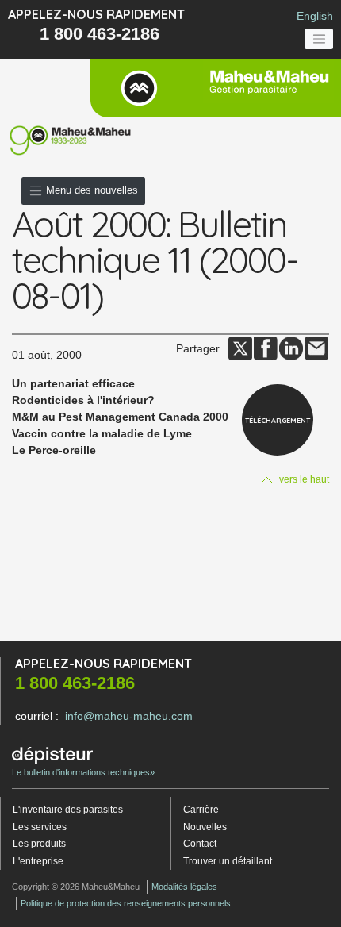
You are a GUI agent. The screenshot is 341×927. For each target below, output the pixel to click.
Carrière (201, 809)
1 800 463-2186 (99, 34)
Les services (40, 827)
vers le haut (303, 479)
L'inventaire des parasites (68, 809)
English (315, 16)
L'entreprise (38, 861)
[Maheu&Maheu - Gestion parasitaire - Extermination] (215, 88)
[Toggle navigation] (319, 39)
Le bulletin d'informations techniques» (83, 772)
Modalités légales (184, 886)
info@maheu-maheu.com (129, 716)
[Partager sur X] (240, 347)
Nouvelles (205, 827)
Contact (199, 843)
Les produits (39, 843)
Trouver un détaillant (227, 861)
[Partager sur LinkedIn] (291, 347)
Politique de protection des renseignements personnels (126, 903)
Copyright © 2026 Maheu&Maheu (76, 886)
